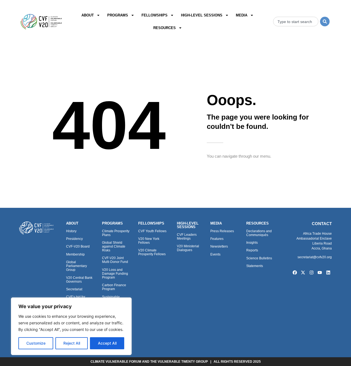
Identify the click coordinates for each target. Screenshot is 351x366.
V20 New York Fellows (148, 241)
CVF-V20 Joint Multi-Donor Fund (115, 260)
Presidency (74, 239)
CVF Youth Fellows (152, 231)
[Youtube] (320, 272)
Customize (36, 343)
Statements (254, 266)
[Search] (325, 21)
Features (216, 239)
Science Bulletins (259, 258)
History (71, 231)
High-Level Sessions (201, 15)
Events (215, 254)
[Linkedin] (328, 272)
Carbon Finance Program (114, 287)
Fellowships (154, 15)
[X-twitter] (303, 272)
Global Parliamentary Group (76, 266)
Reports (252, 250)
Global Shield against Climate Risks (113, 246)
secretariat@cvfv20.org (315, 257)
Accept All (107, 343)
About (87, 15)
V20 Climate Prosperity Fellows (152, 252)
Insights (252, 243)
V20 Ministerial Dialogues (188, 248)
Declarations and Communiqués (259, 233)
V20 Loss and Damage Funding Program (115, 273)
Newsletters (219, 246)
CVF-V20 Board (78, 246)
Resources (164, 28)
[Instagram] (311, 272)
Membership (75, 254)
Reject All (71, 343)
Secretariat (74, 289)
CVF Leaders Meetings (187, 236)
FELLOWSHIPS (151, 223)
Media (241, 15)
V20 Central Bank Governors (79, 279)
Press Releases (222, 231)
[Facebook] (294, 272)
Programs (117, 15)
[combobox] (296, 21)
